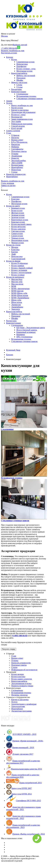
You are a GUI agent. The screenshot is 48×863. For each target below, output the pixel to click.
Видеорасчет (16, 117)
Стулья (19, 87)
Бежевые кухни (18, 208)
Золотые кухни (17, 217)
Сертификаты (17, 149)
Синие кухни (17, 236)
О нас (13, 656)
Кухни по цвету (13, 206)
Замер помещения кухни (22, 119)
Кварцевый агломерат (26, 332)
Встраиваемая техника (26, 96)
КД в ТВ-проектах (19, 142)
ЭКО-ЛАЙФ (16, 163)
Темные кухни (17, 238)
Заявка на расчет (8, 185)
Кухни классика (18, 677)
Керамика (20, 334)
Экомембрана (17, 307)
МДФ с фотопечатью (20, 288)
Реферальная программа (21, 124)
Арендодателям (18, 706)
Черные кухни (17, 243)
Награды (15, 137)
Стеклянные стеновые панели (29, 98)
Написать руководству (21, 663)
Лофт (13, 254)
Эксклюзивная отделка (21, 683)
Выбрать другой (20, 45)
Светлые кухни (18, 231)
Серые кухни (17, 233)
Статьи (14, 172)
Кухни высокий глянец (21, 224)
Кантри (14, 252)
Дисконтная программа (21, 711)
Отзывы (14, 154)
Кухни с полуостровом (21, 272)
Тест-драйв (16, 121)
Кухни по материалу (15, 277)
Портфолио (21, 66)
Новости (15, 158)
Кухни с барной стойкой (22, 268)
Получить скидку (8, 649)
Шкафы (19, 80)
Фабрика (15, 147)
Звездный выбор (18, 160)
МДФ (13, 286)
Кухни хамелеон (18, 229)
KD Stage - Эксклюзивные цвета (30, 328)
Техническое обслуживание (23, 112)
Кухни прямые (17, 266)
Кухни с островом (19, 270)
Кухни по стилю (13, 245)
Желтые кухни (17, 213)
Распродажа (16, 89)
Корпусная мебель (19, 73)
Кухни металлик (18, 227)
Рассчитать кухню (9, 53)
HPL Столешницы (24, 337)
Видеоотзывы (17, 165)
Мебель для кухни (19, 82)
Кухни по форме (13, 261)
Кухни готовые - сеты (25, 69)
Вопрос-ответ (17, 140)
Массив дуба (16, 282)
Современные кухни (25, 62)
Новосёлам (16, 170)
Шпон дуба (16, 300)
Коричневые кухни (19, 220)
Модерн (14, 247)
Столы (19, 85)
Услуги (14, 702)
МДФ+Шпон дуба (19, 293)
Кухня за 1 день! (18, 115)
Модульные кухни (24, 71)
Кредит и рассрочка (20, 110)
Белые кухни (17, 210)
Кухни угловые (18, 275)
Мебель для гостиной (25, 75)
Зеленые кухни (17, 215)
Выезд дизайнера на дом (22, 105)
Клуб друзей (16, 128)
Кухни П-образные (19, 263)
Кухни (14, 59)
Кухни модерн (17, 674)
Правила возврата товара (22, 686)
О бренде (15, 135)
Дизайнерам (16, 156)
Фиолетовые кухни (19, 240)
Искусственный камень (26, 330)
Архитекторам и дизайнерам (23, 704)
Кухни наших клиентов (21, 679)
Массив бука (16, 279)
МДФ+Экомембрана (20, 298)
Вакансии (15, 144)
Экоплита (15, 309)
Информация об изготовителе (24, 670)
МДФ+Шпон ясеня (19, 295)
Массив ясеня (17, 284)
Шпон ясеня (16, 302)
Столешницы (22, 94)
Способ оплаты (18, 126)
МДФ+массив (17, 291)
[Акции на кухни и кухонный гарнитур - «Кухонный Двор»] (24, 381)
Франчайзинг (17, 167)
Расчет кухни (17, 108)
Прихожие (20, 78)
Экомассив (16, 305)
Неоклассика (22, 64)
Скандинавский (18, 259)
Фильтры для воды (19, 695)
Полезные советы (19, 151)
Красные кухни (18, 222)
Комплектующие (18, 92)
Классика (15, 199)
